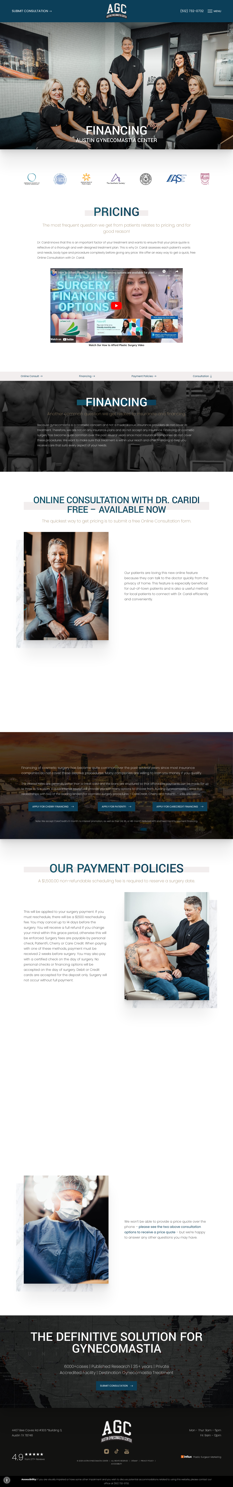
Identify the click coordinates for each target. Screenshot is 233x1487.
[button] (6, 1480)
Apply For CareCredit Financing (177, 806)
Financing (85, 376)
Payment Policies (142, 376)
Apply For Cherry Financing (50, 806)
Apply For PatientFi (114, 806)
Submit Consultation (114, 1385)
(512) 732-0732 (192, 11)
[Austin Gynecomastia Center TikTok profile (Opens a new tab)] (116, 1451)
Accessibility (116, 1464)
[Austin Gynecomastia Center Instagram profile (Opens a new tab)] (106, 1451)
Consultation (201, 376)
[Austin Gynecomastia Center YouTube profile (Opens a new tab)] (126, 1451)
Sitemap (134, 1461)
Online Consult (30, 376)
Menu (217, 11)
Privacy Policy (147, 1461)
